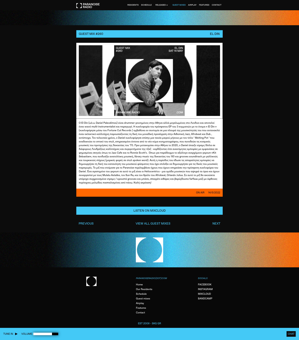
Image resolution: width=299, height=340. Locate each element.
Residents (133, 5)
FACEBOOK (204, 284)
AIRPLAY (192, 5)
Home (139, 284)
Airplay (140, 303)
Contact (140, 312)
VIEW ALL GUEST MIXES (153, 223)
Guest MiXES (179, 5)
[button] (162, 5)
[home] (88, 4)
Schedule (141, 293)
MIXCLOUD (204, 293)
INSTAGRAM (205, 289)
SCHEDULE (146, 5)
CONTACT (216, 5)
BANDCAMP (205, 298)
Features (141, 307)
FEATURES (204, 5)
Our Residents (144, 289)
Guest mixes (143, 298)
